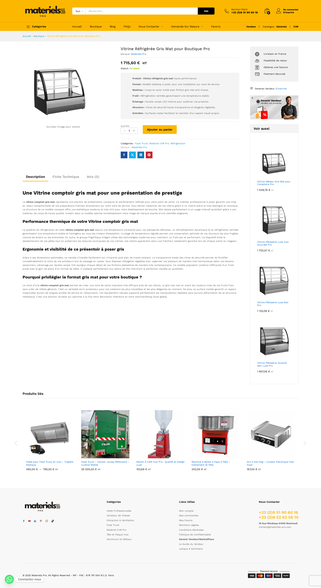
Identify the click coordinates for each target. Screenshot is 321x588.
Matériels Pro (138, 54)
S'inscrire (288, 12)
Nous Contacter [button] (149, 26)
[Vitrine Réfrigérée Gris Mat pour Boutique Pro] (124, 155)
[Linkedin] (35, 521)
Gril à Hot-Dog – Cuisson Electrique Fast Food (270, 463)
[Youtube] (29, 521)
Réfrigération (178, 143)
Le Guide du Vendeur (191, 544)
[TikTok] (53, 521)
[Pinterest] (41, 521)
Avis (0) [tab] (93, 176)
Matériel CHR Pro (159, 143)
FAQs (127, 26)
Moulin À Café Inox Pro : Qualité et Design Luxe (160, 463)
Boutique (96, 26)
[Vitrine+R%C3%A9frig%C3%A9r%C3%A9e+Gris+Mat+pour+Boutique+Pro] (132, 155)
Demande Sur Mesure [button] (185, 26)
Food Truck (141, 143)
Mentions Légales (189, 525)
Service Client (239, 9)
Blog (113, 26)
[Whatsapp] (9, 579)
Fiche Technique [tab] (65, 176)
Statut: (125, 68)
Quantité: (125, 126)
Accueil (77, 26)
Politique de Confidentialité (195, 534)
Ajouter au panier (160, 129)
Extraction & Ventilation (120, 520)
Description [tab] (35, 176)
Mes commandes (188, 515)
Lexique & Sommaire (191, 548)
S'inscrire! (281, 88)
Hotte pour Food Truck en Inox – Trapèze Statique (49, 463)
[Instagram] (47, 521)
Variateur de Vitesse (118, 515)
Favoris (215, 26)
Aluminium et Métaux (119, 539)
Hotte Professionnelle (119, 510)
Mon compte (186, 510)
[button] (101, 456)
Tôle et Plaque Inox (117, 534)
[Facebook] (24, 521)
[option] (50, 443)
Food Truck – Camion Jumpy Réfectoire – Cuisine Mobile (105, 463)
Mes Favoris (185, 520)
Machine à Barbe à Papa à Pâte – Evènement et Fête (211, 463)
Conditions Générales (191, 529)
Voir (206, 11)
